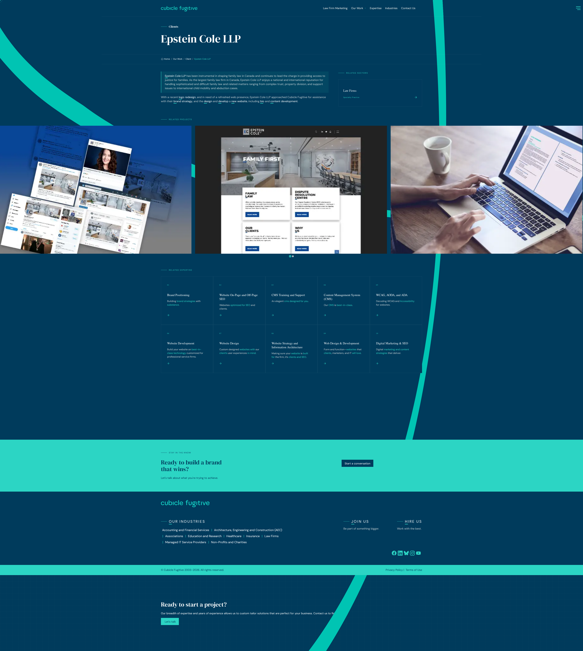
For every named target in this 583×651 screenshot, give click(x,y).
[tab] (290, 256)
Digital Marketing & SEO (392, 343)
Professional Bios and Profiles (185, 392)
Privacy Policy (394, 570)
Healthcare (233, 536)
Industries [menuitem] (391, 8)
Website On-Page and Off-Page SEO (238, 297)
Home (167, 59)
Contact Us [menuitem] (408, 8)
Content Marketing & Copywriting (232, 394)
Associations (174, 536)
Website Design (229, 343)
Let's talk (170, 622)
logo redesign (187, 97)
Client (188, 59)
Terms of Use (414, 570)
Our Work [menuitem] (357, 8)
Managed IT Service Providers (185, 542)
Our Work (177, 59)
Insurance (253, 536)
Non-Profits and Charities (229, 542)
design (208, 101)
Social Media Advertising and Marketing (290, 394)
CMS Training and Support (288, 295)
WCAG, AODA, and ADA (391, 295)
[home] (213, 8)
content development (284, 101)
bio (262, 101)
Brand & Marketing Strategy (341, 392)
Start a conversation (357, 463)
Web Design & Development (341, 343)
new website (239, 101)
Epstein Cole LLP (175, 76)
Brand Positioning (178, 295)
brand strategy (183, 101)
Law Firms (349, 91)
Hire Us (413, 521)
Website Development (180, 343)
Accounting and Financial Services (185, 530)
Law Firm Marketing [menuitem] (335, 8)
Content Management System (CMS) (342, 297)
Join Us (360, 521)
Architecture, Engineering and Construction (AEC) (248, 530)
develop (223, 101)
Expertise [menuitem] (376, 8)
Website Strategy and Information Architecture (287, 345)
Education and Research (205, 536)
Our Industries (187, 521)
